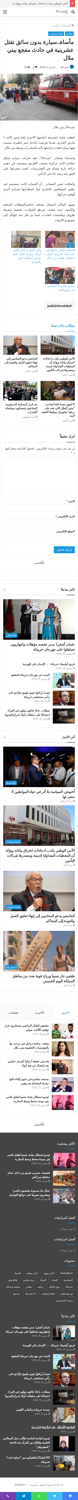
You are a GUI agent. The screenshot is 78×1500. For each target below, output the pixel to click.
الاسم (71, 501)
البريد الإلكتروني (65, 516)
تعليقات (13, 1013)
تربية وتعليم (29, 1279)
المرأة (43, 1279)
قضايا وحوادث (56, 33)
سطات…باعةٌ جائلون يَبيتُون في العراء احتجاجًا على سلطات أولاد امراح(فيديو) (27, 712)
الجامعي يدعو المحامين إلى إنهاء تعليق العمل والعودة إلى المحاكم (20, 362)
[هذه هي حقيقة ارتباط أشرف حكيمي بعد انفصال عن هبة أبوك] (63, 1066)
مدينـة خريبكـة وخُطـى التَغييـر (33, 1410)
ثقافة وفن (13, 1279)
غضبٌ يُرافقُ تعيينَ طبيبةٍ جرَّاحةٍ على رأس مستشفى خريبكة (29, 695)
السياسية (68, 1279)
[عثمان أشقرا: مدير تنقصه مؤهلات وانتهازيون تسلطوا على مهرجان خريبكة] (64, 1332)
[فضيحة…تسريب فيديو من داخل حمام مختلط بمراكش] (64, 1178)
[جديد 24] (62, 11)
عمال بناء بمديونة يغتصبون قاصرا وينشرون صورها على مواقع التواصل (29, 1193)
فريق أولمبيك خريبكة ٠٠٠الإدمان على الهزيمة (49, 664)
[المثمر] (39, 562)
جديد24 (69, 1286)
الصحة (55, 1279)
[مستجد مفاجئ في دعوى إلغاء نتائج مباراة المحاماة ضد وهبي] (63, 1084)
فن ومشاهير (66, 1293)
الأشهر (65, 1013)
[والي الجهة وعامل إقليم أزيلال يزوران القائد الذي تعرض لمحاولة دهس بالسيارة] (26, 239)
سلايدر (55, 25)
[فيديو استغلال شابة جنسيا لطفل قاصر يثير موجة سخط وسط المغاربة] (63, 1102)
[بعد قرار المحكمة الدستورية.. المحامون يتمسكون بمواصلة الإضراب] (20, 390)
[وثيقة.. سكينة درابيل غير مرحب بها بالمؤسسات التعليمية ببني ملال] (63, 1048)
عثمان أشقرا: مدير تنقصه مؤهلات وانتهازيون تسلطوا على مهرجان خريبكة (43, 647)
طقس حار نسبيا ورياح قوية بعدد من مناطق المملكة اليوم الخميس (43, 978)
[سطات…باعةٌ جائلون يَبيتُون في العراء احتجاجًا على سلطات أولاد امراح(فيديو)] (64, 716)
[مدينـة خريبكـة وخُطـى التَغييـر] (64, 1415)
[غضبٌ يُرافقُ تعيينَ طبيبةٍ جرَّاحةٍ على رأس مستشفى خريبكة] (64, 698)
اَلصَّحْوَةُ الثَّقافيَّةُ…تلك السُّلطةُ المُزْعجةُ (53, 1427)
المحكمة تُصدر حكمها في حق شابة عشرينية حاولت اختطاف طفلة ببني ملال (60, 253)
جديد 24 (65, 67)
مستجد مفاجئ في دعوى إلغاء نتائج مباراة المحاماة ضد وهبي (29, 1081)
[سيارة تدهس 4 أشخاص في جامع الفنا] (60, 275)
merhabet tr (66, 1273)
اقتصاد (17, 1273)
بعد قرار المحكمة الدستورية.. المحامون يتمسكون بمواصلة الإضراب (20, 408)
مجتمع (16, 1293)
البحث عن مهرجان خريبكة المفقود (30, 675)
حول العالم (54, 1286)
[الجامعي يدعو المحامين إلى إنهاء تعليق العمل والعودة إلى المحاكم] (20, 345)
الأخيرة (39, 1013)
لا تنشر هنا (30, 1293)
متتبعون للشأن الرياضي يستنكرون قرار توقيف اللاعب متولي (26, 1028)
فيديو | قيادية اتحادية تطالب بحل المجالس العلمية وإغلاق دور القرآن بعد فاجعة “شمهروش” (26, 1442)
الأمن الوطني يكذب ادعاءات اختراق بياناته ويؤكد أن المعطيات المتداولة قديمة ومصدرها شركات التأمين (59, 364)
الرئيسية (66, 25)
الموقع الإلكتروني (65, 531)
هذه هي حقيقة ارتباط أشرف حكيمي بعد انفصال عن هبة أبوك (28, 1063)
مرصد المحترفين (64, 1300)
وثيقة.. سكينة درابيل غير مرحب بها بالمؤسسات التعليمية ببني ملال (29, 1045)
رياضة (40, 1286)
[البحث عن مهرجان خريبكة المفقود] (64, 680)
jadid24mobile (58, 306)
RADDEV (20, 1484)
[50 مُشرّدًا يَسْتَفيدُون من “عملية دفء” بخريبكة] (64, 1463)
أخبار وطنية (32, 1273)
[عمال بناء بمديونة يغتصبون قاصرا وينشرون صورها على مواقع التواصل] (64, 1196)
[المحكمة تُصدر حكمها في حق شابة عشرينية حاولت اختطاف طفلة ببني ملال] (60, 239)
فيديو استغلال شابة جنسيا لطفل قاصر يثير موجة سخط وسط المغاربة (27, 1099)
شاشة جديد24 (13, 1286)
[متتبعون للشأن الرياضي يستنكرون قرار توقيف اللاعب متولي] (63, 1031)
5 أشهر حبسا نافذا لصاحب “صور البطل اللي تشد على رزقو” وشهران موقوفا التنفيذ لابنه (58, 410)
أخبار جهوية (48, 1273)
